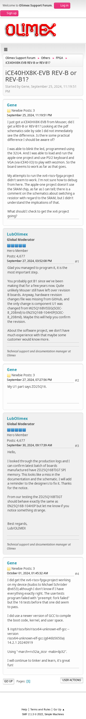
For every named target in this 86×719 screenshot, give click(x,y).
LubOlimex (17, 234)
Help (24, 709)
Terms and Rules (40, 709)
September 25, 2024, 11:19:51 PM (29, 115)
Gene (12, 105)
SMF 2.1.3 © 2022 (32, 714)
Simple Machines (54, 714)
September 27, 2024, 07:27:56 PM (29, 380)
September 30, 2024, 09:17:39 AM (29, 445)
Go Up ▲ (59, 709)
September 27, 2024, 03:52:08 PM (29, 261)
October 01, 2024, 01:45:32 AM (27, 573)
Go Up (8, 681)
